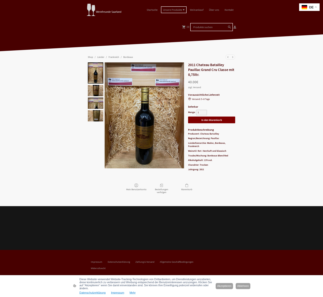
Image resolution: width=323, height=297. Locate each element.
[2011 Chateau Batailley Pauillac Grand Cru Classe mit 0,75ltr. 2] (95, 103)
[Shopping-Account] (235, 27)
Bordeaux (128, 57)
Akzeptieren (224, 286)
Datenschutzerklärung (92, 292)
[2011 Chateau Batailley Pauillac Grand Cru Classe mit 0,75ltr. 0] (95, 72)
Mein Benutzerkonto (136, 189)
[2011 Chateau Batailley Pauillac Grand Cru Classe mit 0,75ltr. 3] (95, 115)
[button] (229, 27)
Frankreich (114, 57)
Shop (90, 57)
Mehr (133, 292)
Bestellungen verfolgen (161, 191)
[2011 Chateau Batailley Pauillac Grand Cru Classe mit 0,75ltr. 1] (95, 90)
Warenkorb (186, 189)
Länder (100, 57)
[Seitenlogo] (104, 9)
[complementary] (309, 7)
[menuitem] (228, 57)
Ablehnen (243, 286)
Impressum (117, 292)
